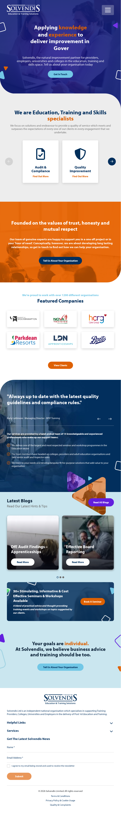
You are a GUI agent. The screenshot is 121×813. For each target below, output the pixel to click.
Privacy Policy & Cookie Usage (60, 800)
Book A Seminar (92, 601)
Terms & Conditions (60, 795)
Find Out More (40, 176)
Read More (23, 562)
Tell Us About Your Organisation (60, 260)
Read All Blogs (101, 502)
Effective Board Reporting (80, 549)
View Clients (60, 365)
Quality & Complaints (60, 804)
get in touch (60, 74)
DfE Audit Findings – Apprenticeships (29, 549)
